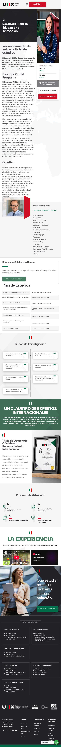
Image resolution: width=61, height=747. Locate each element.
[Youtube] (16, 730)
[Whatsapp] (3, 730)
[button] (37, 4)
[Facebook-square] (6, 730)
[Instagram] (13, 730)
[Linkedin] (9, 730)
